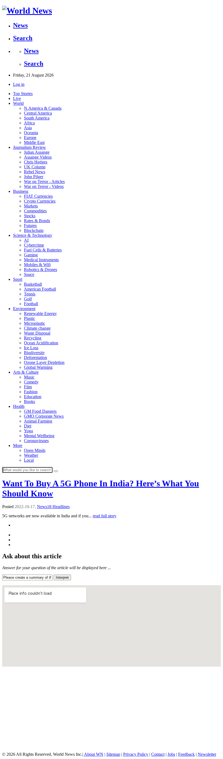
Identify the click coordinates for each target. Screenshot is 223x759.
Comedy (31, 382)
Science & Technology (32, 235)
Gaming (31, 255)
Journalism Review (29, 147)
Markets (31, 206)
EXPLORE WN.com (20, 673)
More (17, 445)
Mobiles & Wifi (37, 264)
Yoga (28, 431)
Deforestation (35, 357)
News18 (44, 506)
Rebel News (34, 171)
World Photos (12, 709)
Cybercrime (34, 245)
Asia (28, 127)
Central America (38, 113)
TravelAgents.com (15, 701)
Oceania (31, 132)
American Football (40, 289)
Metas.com (10, 722)
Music (29, 377)
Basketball (33, 284)
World (18, 103)
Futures (30, 225)
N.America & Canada (42, 108)
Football (31, 303)
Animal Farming (38, 421)
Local (29, 460)
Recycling (32, 338)
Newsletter (207, 754)
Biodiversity (34, 352)
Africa (29, 123)
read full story (104, 516)
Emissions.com (13, 731)
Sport (17, 279)
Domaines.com (13, 740)
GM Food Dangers (40, 411)
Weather (31, 455)
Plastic (29, 318)
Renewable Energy (40, 313)
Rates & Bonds (37, 220)
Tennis (29, 294)
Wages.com (10, 744)
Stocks (29, 215)
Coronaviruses (36, 440)
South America (36, 118)
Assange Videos (38, 157)
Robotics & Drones (40, 269)
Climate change (37, 328)
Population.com (14, 735)
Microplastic (34, 323)
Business (20, 191)
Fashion (31, 391)
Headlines (61, 506)
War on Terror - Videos (44, 186)
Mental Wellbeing (39, 435)
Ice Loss (31, 347)
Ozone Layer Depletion (44, 362)
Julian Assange (36, 152)
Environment (24, 308)
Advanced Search (15, 683)
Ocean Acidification (41, 343)
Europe (30, 137)
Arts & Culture (26, 372)
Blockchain (34, 230)
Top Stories (23, 93)
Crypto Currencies (39, 201)
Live (17, 98)
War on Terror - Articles (44, 181)
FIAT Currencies (38, 196)
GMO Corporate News (44, 416)
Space (29, 274)
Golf (28, 299)
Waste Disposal (37, 333)
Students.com (12, 727)
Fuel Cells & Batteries (43, 250)
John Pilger (33, 176)
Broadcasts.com (13, 718)
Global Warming (38, 367)
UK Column (34, 167)
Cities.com (10, 692)
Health (18, 406)
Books (29, 401)
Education (32, 396)
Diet (27, 426)
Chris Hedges (35, 162)
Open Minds (34, 450)
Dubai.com (10, 696)
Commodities (35, 211)
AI (26, 240)
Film (28, 387)
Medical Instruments (41, 259)
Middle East (34, 142)
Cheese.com (11, 714)
